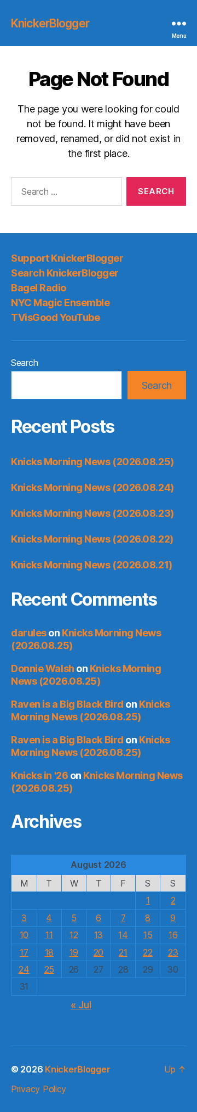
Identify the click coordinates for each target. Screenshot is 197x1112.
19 (73, 952)
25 (49, 969)
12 (73, 934)
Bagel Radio (38, 287)
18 (49, 952)
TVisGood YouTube (55, 317)
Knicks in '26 (39, 775)
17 (24, 952)
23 (173, 952)
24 (24, 969)
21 (123, 952)
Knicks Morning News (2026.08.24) (92, 487)
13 (98, 934)
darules (29, 633)
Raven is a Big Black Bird (67, 704)
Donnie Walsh (42, 668)
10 (24, 934)
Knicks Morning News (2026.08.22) (92, 539)
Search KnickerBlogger (65, 273)
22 (147, 952)
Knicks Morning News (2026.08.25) (92, 461)
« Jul (81, 1005)
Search (24, 362)
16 (173, 934)
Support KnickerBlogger (67, 258)
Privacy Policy (38, 1088)
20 (98, 952)
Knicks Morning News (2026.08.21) (91, 565)
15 (147, 934)
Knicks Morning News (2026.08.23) (92, 513)
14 (123, 934)
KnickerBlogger (50, 23)
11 (49, 934)
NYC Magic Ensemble (60, 302)
